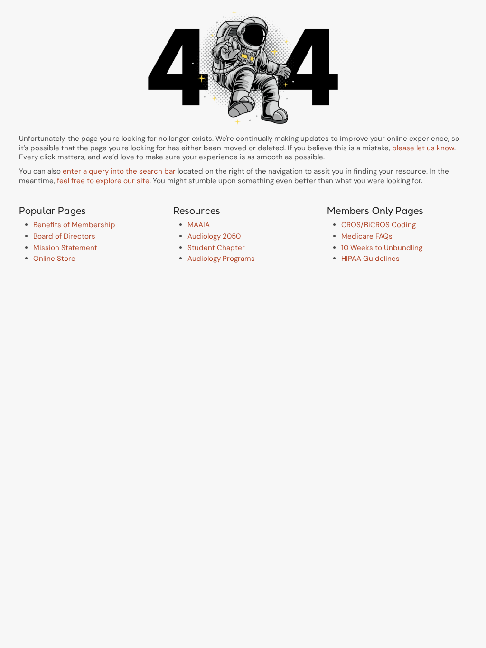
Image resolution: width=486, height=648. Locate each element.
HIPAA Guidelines (370, 258)
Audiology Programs (221, 258)
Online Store (54, 258)
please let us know (423, 148)
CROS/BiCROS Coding (378, 225)
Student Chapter (216, 247)
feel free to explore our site (103, 180)
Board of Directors (64, 236)
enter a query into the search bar (119, 171)
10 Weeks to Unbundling (381, 247)
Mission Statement (65, 247)
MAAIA (198, 225)
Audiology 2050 (214, 236)
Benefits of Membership (74, 225)
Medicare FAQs (367, 236)
